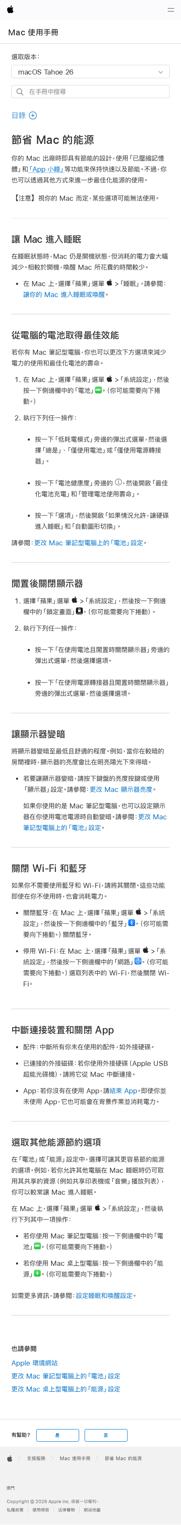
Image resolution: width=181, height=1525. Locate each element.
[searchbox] (90, 91)
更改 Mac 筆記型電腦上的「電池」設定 (88, 542)
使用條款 (40, 1510)
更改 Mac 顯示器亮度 (121, 789)
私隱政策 (15, 1510)
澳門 (10, 1488)
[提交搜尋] (20, 92)
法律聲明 (66, 1510)
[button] (24, 116)
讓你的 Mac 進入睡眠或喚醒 (64, 294)
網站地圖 (92, 1510)
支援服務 (36, 1458)
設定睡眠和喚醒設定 (104, 1295)
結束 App (123, 1090)
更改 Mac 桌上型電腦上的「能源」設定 (65, 1388)
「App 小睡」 (46, 169)
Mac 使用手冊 (33, 32)
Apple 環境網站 (34, 1362)
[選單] (171, 10)
